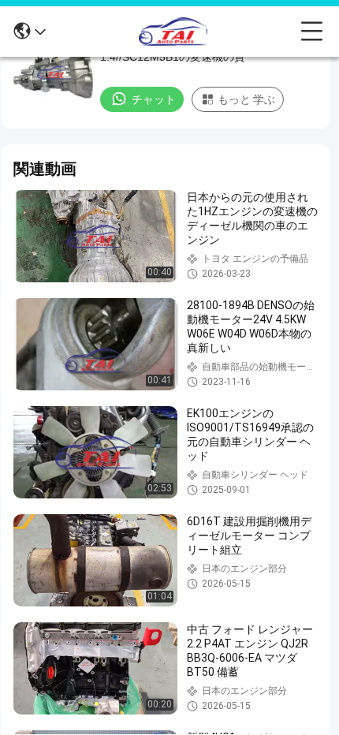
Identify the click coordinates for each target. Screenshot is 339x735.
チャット (154, 99)
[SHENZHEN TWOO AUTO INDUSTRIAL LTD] (173, 31)
